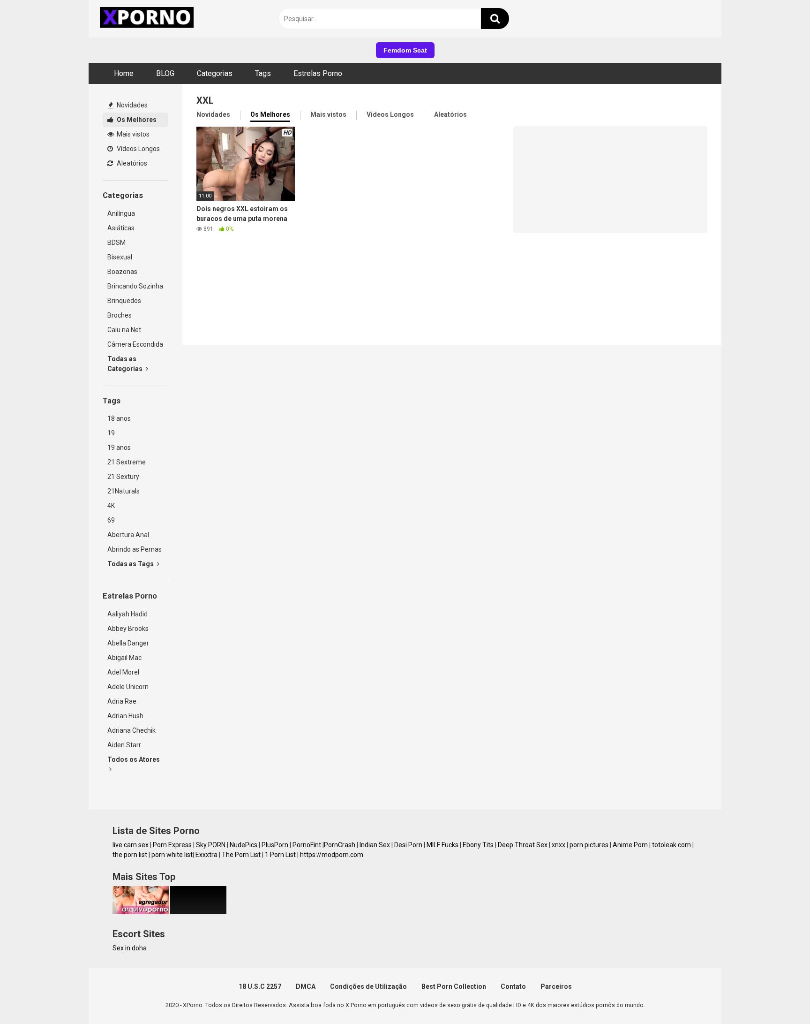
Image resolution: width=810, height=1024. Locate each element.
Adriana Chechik (131, 730)
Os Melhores (136, 119)
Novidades (131, 105)
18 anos (119, 418)
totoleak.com (671, 845)
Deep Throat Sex (523, 845)
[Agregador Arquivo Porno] (140, 912)
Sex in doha (129, 948)
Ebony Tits (478, 845)
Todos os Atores (133, 759)
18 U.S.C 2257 (260, 986)
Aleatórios (131, 163)
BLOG (165, 73)
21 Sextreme (126, 462)
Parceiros (556, 986)
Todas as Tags (131, 564)
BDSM (116, 242)
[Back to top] (778, 995)
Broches (119, 315)
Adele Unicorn (128, 686)
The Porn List (241, 854)
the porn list (129, 854)
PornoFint (306, 845)
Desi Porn (408, 845)
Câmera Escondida (135, 344)
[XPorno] (148, 18)
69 (111, 520)
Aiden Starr (124, 745)
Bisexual (119, 257)
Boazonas (122, 271)
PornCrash (339, 845)
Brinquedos (124, 300)
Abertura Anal (128, 535)
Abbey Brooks (128, 628)
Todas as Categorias (125, 363)
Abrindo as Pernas (134, 549)
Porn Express (172, 845)
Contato (513, 986)
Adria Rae (121, 701)
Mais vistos (132, 134)
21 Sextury (123, 476)
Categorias (214, 73)
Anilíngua (121, 213)
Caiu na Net (124, 330)
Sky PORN (210, 845)
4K (111, 505)
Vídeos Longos (137, 148)
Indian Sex (375, 845)
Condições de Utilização (368, 986)
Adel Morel (123, 672)
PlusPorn (275, 845)
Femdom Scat (405, 50)
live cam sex (130, 845)
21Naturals (123, 491)
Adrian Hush (125, 716)
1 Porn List (280, 854)
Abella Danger (128, 643)
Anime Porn (630, 845)
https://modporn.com (331, 854)
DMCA (305, 986)
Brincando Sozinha (135, 286)
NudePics (243, 845)
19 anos (119, 447)
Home (124, 73)
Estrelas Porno (317, 73)
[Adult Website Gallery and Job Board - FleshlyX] (198, 912)
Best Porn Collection (453, 986)
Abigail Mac (124, 657)
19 (111, 433)
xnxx (558, 845)
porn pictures (589, 845)
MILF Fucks (442, 845)
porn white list (172, 854)
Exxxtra (206, 854)
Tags (263, 73)
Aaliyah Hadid (127, 614)
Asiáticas (121, 228)
